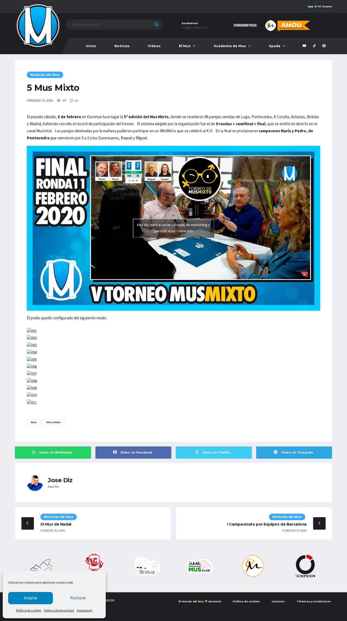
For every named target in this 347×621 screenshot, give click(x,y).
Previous (16, 567)
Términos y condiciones (314, 601)
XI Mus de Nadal (55, 524)
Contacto (278, 601)
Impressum (84, 610)
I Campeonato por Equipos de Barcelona (267, 524)
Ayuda (274, 46)
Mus (34, 422)
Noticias (122, 46)
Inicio (91, 46)
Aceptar (30, 598)
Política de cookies (28, 610)
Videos (154, 46)
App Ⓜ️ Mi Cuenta (320, 6)
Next (331, 567)
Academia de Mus (230, 46)
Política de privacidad (59, 610)
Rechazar (78, 598)
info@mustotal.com (194, 27)
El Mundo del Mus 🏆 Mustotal (200, 601)
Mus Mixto (53, 422)
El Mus (185, 46)
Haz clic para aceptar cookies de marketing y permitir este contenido (173, 228)
